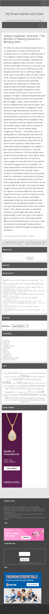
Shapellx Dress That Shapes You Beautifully (20, 280)
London (10, 386)
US (39, 394)
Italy (19, 383)
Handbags (7, 347)
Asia (5, 373)
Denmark (10, 380)
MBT (7, 388)
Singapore (9, 392)
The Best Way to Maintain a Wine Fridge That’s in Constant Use (24, 511)
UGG (37, 391)
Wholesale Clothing (10, 358)
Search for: (7, 250)
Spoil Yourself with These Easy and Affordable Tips (23, 283)
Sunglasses (7, 354)
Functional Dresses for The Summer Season (21, 306)
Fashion (6, 344)
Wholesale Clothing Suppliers (22, 398)
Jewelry (6, 351)
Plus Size (6, 353)
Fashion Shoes (9, 346)
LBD (5, 386)
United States (28, 394)
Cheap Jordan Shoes (11, 377)
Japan (25, 383)
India (7, 382)
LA (46, 383)
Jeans (5, 349)
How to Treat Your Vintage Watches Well (19, 303)
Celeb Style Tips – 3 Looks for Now (17, 301)
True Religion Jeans (21, 392)
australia (13, 373)
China (24, 376)
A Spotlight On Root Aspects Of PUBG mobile (21, 310)
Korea (41, 383)
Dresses (6, 342)
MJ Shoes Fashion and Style (24, 14)
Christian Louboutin (37, 376)
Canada (42, 373)
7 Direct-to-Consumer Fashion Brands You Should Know (23, 295)
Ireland (13, 383)
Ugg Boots (7, 356)
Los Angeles (21, 385)
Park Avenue (32, 388)
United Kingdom (11, 394)
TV (29, 392)
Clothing (6, 340)
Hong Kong (35, 379)
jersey (31, 383)
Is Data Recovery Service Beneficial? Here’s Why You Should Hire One (23, 515)
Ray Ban (40, 388)
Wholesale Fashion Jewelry (29, 400)
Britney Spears (23, 373)
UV (6, 397)
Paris (23, 388)
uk (42, 391)
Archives (6, 326)
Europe (18, 379)
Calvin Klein (34, 373)
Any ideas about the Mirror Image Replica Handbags (36, 243)
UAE (33, 392)
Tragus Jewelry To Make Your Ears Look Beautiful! (13, 243)
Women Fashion (9, 360)
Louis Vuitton (37, 386)
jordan (36, 383)
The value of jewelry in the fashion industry (20, 297)
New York (14, 388)
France (27, 379)
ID (41, 380)
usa (44, 394)
